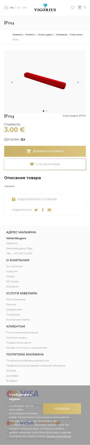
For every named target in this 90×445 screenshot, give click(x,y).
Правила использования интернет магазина (35, 365)
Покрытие (13, 314)
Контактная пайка (18, 319)
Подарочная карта (18, 342)
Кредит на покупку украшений (26, 347)
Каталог (30, 35)
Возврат (11, 380)
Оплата (11, 370)
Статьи (10, 276)
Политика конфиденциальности (27, 360)
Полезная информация (22, 332)
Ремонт (11, 304)
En (25, 7)
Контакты (12, 286)
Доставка (12, 375)
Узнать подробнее (58, 436)
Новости (12, 271)
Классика (75, 35)
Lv (18, 7)
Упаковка (61, 35)
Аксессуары (45, 35)
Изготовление (16, 299)
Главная (17, 35)
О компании (14, 266)
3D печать (12, 281)
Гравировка (14, 309)
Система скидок (16, 337)
